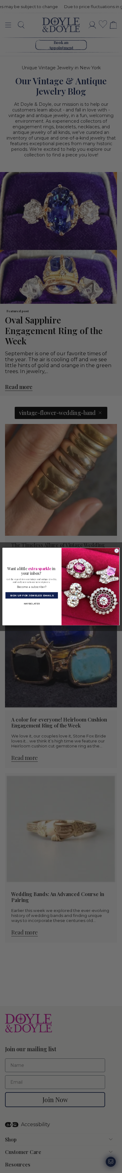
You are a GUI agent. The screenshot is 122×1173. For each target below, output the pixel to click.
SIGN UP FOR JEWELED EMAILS (31, 595)
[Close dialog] (116, 551)
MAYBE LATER (32, 604)
